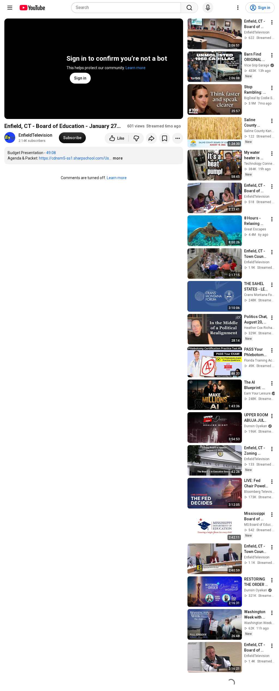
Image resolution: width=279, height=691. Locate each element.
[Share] (151, 138)
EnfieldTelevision (35, 135)
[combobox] (128, 7)
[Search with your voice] (207, 7)
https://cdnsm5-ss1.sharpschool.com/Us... (75, 158)
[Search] (189, 7)
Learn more (135, 68)
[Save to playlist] (164, 138)
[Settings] (238, 7)
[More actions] (177, 138)
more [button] (118, 158)
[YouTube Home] (32, 7)
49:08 (51, 153)
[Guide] (10, 7)
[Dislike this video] (136, 138)
